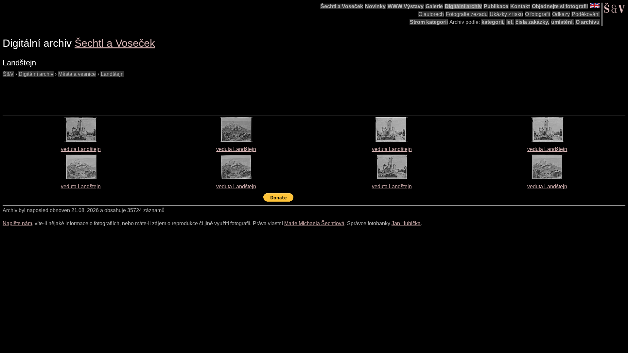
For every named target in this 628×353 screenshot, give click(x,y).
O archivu (588, 22)
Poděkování (586, 14)
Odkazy (561, 14)
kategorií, (492, 22)
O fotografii (537, 14)
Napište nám (17, 223)
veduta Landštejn (81, 149)
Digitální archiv (463, 6)
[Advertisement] (122, 93)
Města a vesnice (77, 74)
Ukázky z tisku (506, 14)
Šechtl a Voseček (342, 6)
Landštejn (112, 74)
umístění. (562, 22)
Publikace (496, 6)
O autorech (431, 14)
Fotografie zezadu (467, 14)
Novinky (375, 6)
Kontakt (520, 6)
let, (510, 22)
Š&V (8, 74)
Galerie (434, 6)
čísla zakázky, (532, 22)
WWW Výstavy (406, 6)
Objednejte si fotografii (560, 6)
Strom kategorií (429, 22)
